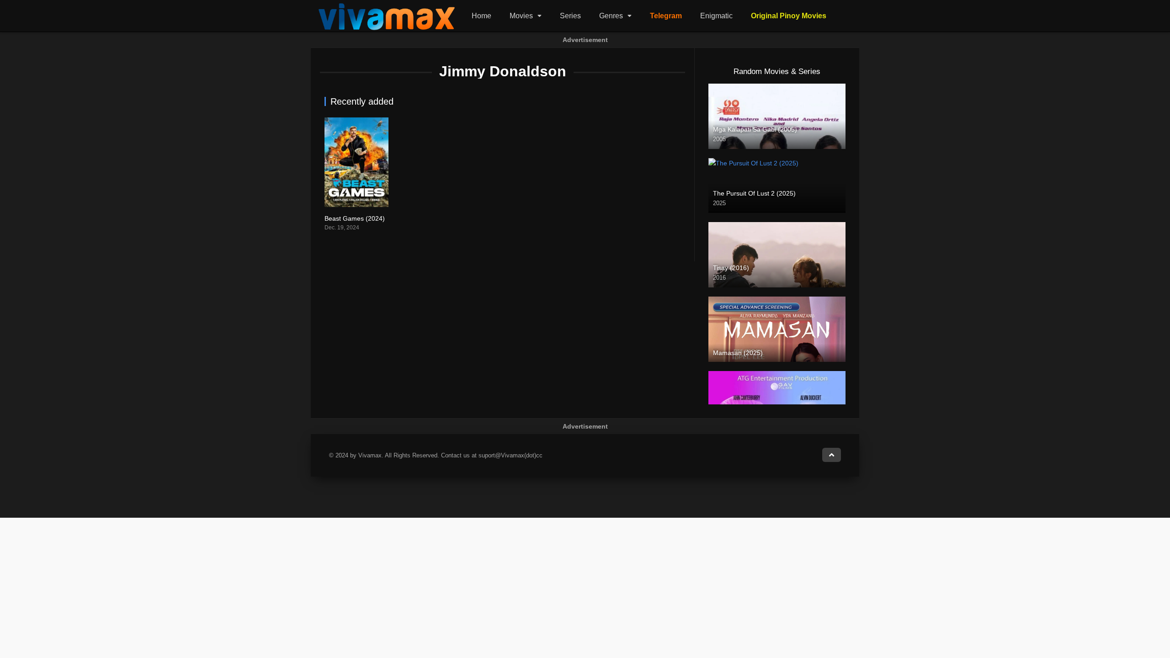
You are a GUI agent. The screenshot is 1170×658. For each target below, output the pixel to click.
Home (481, 16)
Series (570, 16)
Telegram (666, 16)
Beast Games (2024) (354, 218)
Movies (521, 16)
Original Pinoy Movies (788, 16)
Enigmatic (716, 16)
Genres (611, 16)
